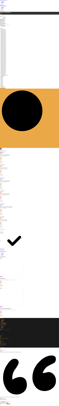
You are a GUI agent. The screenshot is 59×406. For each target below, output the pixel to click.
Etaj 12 (2, 78)
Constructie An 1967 (3, 40)
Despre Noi (2, 2)
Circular (2, 28)
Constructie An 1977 (3, 44)
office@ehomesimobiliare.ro (3, 343)
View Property (1, 276)
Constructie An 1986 (3, 50)
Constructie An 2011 (3, 65)
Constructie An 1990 (3, 53)
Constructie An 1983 (3, 48)
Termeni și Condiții (3, 322)
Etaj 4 (2, 81)
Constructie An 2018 (3, 70)
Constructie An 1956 (3, 34)
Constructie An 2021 (3, 72)
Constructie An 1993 (3, 55)
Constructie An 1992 (3, 54)
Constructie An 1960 (3, 35)
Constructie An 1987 (3, 51)
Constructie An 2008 (3, 63)
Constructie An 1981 (3, 47)
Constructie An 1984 (3, 49)
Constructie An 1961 (3, 36)
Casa (1, 253)
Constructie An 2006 (3, 62)
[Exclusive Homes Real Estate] (3, 0)
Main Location (1, 16)
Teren (2, 255)
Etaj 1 (2, 77)
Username (1, 401)
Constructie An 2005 (3, 61)
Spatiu (2, 254)
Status (0, 19)
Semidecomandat (3, 87)
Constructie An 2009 (3, 64)
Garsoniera (2, 327)
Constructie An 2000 (3, 59)
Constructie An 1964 (3, 38)
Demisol (2, 76)
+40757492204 (2, 5)
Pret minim (1, 20)
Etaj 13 (2, 79)
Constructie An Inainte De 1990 (4, 75)
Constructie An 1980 (3, 46)
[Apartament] (4, 17)
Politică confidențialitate (4, 323)
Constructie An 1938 (3, 29)
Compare (1, 351)
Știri (1, 3)
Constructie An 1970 (3, 41)
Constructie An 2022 (3, 73)
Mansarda (2, 85)
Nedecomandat (3, 86)
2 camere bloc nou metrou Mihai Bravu (5, 308)
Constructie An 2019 (3, 71)
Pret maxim (1, 22)
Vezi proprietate (1, 152)
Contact (2, 9)
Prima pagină (2, 319)
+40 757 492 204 (2, 250)
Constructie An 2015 (3, 68)
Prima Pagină (2, 1)
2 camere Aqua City (3, 278)
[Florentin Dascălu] (3, 26)
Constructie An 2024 (3, 74)
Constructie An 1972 (3, 42)
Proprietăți (2, 7)
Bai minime (1, 23)
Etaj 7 (2, 83)
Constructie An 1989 (3, 52)
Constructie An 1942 (3, 31)
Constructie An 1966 (3, 39)
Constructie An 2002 (3, 60)
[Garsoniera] (4, 18)
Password (1, 402)
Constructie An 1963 (3, 37)
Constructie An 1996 (3, 57)
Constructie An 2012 (3, 66)
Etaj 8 (2, 84)
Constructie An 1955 (3, 33)
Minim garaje (1, 25)
